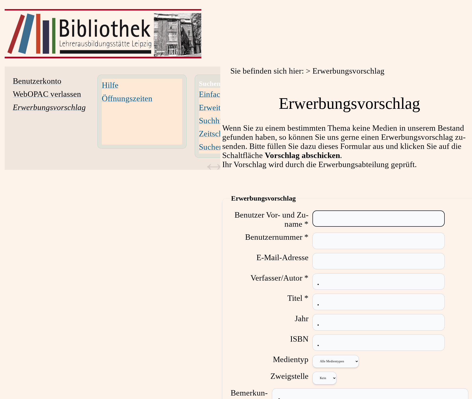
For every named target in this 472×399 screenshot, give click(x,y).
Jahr (302, 318)
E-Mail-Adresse (282, 257)
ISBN (299, 339)
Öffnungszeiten (127, 98)
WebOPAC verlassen (47, 94)
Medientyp (291, 359)
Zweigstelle (289, 376)
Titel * (298, 298)
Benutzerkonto (37, 81)
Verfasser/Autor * (280, 277)
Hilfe (110, 85)
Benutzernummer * (277, 237)
